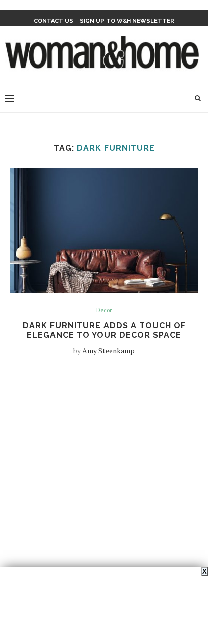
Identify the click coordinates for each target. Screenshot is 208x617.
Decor (104, 310)
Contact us (53, 21)
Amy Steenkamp (108, 350)
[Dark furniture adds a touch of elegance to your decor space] (104, 230)
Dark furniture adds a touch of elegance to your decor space (104, 330)
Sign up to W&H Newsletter (127, 21)
